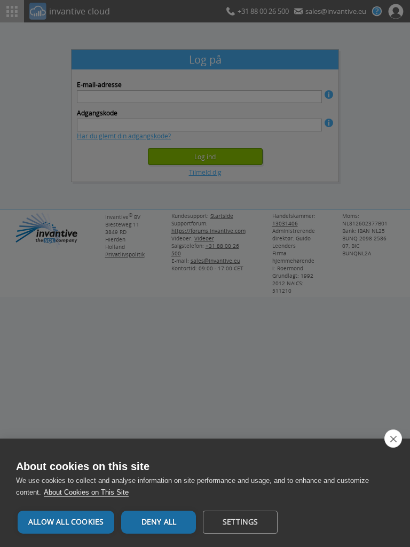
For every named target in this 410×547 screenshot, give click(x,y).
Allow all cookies (66, 522)
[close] (393, 438)
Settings (240, 522)
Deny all (159, 522)
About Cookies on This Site (86, 492)
